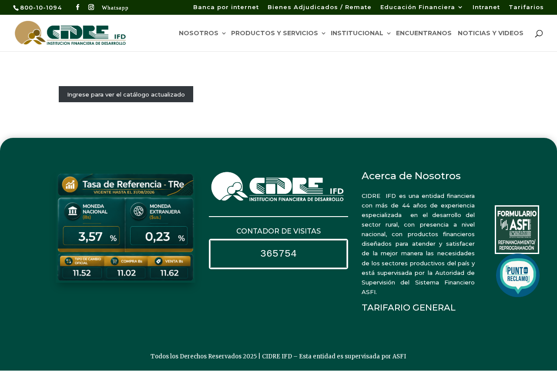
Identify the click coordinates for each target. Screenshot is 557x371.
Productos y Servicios (274, 33)
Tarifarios (526, 7)
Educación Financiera (417, 7)
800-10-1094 (41, 7)
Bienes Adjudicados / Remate (320, 7)
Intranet (486, 7)
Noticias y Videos (490, 33)
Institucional (357, 33)
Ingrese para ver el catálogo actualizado (126, 94)
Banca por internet (226, 7)
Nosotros (198, 33)
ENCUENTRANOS (424, 33)
